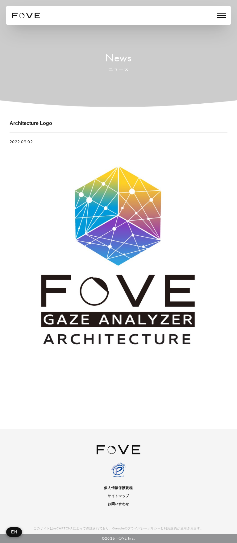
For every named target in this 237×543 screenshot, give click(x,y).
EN (14, 532)
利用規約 (170, 528)
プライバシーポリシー (143, 528)
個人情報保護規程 (118, 488)
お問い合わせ (118, 504)
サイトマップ (118, 496)
